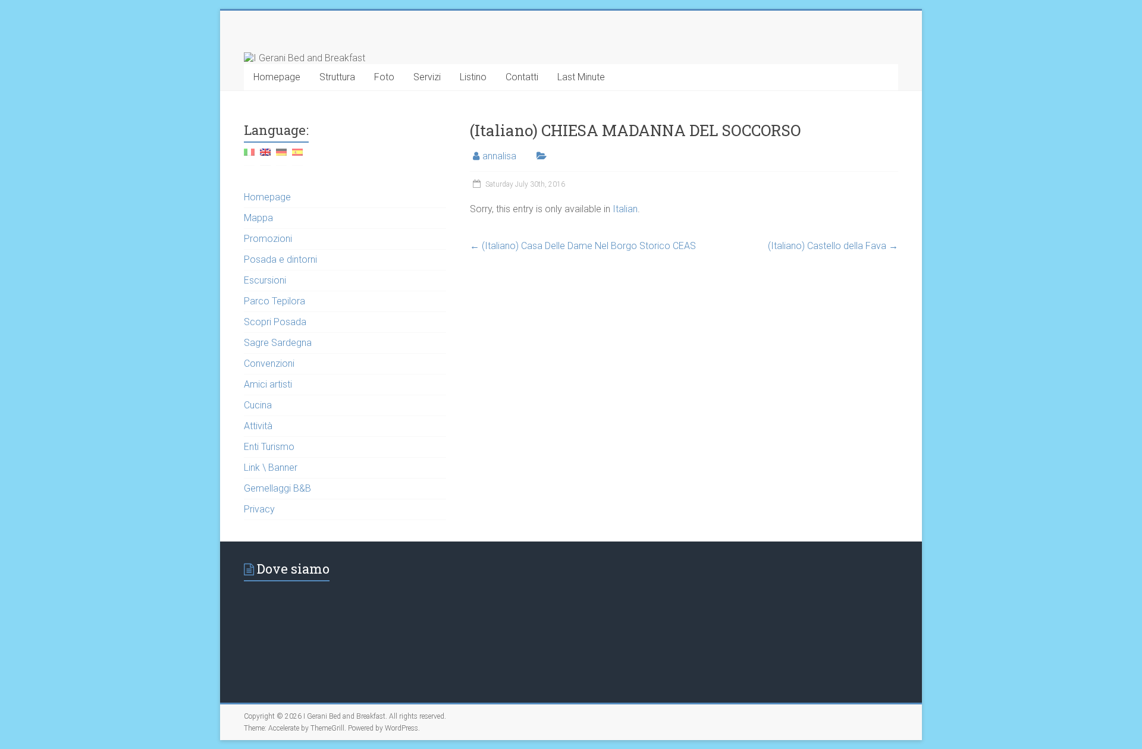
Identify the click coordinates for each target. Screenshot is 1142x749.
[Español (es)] (297, 156)
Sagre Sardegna (278, 342)
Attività (258, 426)
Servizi (427, 77)
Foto (384, 77)
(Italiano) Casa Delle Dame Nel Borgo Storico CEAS (583, 245)
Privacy (259, 509)
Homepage (276, 77)
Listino (473, 77)
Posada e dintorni (280, 259)
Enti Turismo (269, 446)
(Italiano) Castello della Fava (833, 245)
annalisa (499, 156)
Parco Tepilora (274, 301)
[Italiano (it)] (249, 156)
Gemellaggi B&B (277, 488)
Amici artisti (268, 384)
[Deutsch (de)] (281, 156)
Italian (625, 209)
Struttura (337, 77)
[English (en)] (265, 156)
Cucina (258, 405)
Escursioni (265, 280)
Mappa (258, 218)
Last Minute (581, 77)
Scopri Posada (275, 322)
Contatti (522, 77)
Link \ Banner (270, 467)
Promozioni (268, 238)
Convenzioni (269, 363)
